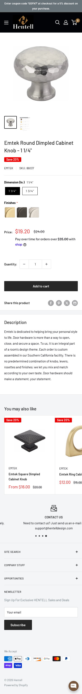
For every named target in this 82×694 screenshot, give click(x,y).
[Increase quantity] (46, 264)
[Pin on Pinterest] (59, 303)
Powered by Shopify (16, 685)
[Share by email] (75, 303)
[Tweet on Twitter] (67, 303)
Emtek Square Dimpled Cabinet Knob (24, 476)
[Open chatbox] (74, 686)
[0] (74, 22)
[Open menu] (6, 22)
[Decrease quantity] (24, 264)
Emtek (8, 168)
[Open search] (57, 22)
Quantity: (10, 264)
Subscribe (18, 625)
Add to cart (41, 286)
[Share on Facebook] (51, 303)
